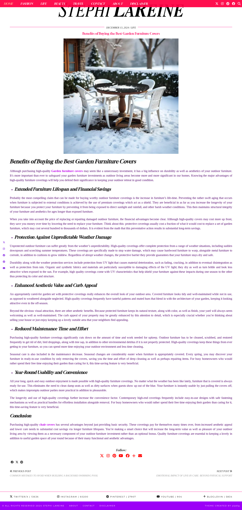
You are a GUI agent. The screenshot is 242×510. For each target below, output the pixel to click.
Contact (98, 3)
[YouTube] (121, 456)
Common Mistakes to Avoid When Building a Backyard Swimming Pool (54, 473)
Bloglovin (219, 496)
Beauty (59, 3)
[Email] (140, 456)
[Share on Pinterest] (21, 462)
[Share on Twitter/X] (17, 462)
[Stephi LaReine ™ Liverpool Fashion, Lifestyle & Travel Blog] (121, 10)
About (117, 3)
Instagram (74, 496)
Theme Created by (222, 505)
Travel (78, 3)
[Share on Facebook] (12, 462)
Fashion (26, 3)
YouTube (171, 496)
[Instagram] (222, 3)
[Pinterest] (227, 3)
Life (43, 3)
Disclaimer (139, 3)
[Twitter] (216, 3)
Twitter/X (26, 496)
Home (8, 3)
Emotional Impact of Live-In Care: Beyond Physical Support (194, 473)
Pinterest (122, 496)
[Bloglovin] (134, 456)
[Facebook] (233, 3)
